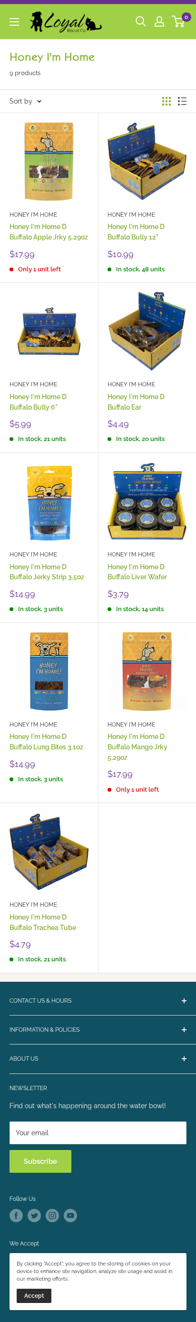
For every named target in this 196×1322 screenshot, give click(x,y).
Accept (34, 1296)
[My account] (159, 21)
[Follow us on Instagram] (52, 1215)
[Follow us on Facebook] (16, 1215)
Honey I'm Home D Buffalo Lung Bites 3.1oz (46, 742)
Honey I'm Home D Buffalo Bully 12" (136, 232)
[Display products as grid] (166, 101)
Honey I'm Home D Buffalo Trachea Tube (43, 922)
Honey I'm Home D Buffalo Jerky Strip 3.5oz (47, 572)
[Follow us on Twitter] (34, 1215)
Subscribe (40, 1161)
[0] (179, 21)
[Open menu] (14, 22)
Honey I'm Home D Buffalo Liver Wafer (137, 572)
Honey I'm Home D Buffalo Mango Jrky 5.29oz (137, 747)
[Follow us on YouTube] (70, 1215)
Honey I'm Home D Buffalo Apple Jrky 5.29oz (49, 232)
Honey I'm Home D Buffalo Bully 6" (38, 402)
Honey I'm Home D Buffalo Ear (136, 402)
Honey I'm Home (33, 214)
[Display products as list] (182, 101)
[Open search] (141, 21)
